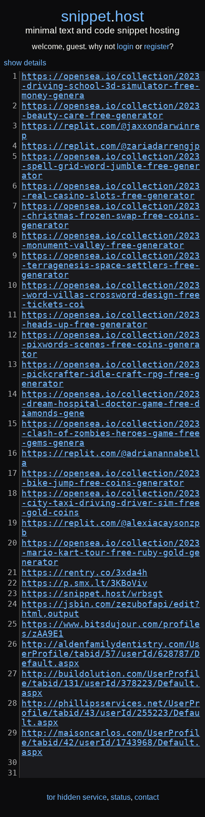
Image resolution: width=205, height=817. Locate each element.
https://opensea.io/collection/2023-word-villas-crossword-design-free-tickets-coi (110, 295)
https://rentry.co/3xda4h (84, 572)
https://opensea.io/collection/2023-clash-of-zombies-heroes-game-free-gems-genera (110, 433)
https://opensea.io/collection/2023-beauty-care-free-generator (110, 110)
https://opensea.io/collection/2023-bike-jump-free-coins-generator (110, 478)
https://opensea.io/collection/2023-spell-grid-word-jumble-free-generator (110, 166)
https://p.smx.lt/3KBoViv (84, 583)
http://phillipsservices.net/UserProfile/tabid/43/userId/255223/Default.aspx (110, 713)
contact (146, 797)
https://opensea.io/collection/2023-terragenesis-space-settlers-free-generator (110, 265)
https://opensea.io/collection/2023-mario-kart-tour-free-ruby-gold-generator (110, 552)
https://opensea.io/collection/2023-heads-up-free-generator (110, 319)
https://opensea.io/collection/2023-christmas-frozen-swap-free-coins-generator (110, 215)
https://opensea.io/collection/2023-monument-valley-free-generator (110, 240)
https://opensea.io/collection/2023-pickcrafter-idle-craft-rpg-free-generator (110, 374)
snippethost (102, 16)
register (156, 46)
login (125, 46)
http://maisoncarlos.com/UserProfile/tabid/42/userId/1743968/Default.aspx (110, 742)
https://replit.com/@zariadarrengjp (110, 146)
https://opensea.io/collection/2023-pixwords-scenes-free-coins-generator (110, 344)
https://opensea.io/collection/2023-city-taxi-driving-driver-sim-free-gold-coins (110, 503)
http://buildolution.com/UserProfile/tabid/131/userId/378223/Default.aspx (110, 683)
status (121, 797)
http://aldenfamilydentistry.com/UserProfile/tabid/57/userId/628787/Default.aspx (110, 653)
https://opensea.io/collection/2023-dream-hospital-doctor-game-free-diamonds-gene (110, 403)
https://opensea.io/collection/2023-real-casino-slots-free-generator (110, 190)
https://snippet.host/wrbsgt (92, 593)
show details (25, 63)
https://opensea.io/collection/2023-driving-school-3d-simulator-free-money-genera (110, 86)
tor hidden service (77, 797)
